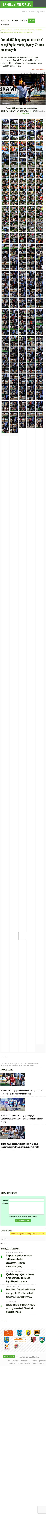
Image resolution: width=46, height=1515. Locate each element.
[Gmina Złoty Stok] (31, 1334)
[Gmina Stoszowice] (18, 1334)
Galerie (32, 21)
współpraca (25, 1353)
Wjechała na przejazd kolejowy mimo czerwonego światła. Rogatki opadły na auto (20, 1270)
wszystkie (32, 11)
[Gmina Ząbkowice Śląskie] (17, 1328)
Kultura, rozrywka (19, 21)
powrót (4, 1231)
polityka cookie (38, 1355)
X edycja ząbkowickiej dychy (14, 1055)
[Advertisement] (23, 1166)
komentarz (5, 1195)
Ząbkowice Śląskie (13, 1057)
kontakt (34, 1353)
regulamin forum (32, 1208)
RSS (8, 1353)
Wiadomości (5, 21)
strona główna (6, 30)
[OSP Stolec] (5, 1341)
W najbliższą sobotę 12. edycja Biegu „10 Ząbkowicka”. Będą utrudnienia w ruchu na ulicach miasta (21, 1111)
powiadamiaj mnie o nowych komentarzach (27, 1226)
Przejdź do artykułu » (38, 69)
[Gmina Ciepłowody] (35, 1328)
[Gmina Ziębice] (40, 1334)
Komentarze (5, 25)
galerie (16, 30)
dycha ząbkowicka (27, 1057)
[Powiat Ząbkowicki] (6, 1328)
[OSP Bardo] (14, 1341)
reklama (16, 1353)
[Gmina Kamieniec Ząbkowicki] (4, 1334)
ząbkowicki (41, 12)
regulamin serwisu (24, 1355)
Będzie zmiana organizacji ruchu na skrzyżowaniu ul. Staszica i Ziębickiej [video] (20, 1300)
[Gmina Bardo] (26, 1328)
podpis (5, 1192)
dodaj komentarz (23, 1213)
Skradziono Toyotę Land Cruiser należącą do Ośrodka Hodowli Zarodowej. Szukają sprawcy (20, 1285)
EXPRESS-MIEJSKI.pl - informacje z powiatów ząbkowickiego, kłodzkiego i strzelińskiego (16, 3)
